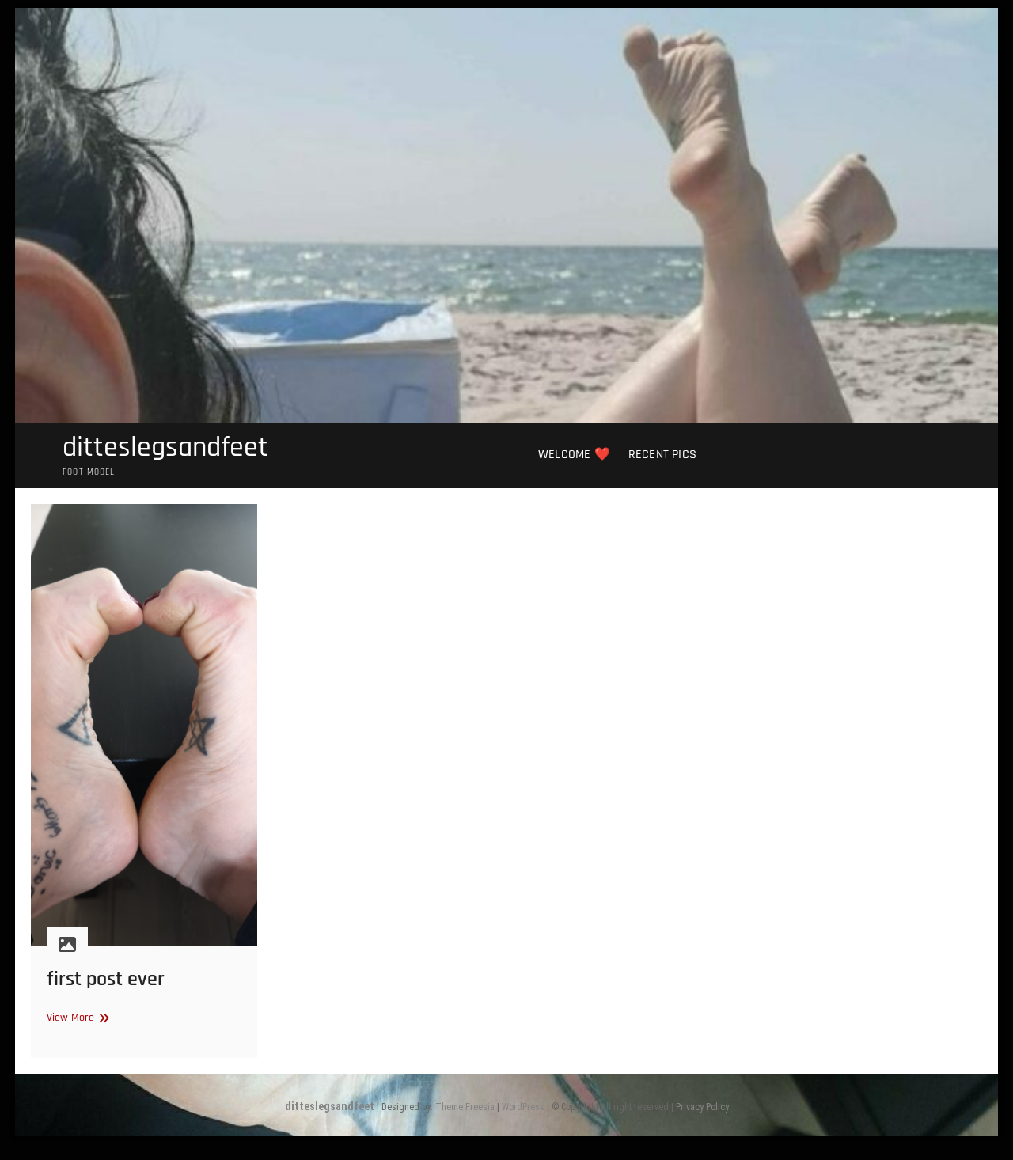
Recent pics (662, 454)
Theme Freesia (465, 1107)
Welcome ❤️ (574, 454)
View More (76, 1018)
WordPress (523, 1107)
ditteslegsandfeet (165, 447)
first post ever (106, 979)
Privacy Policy (702, 1107)
